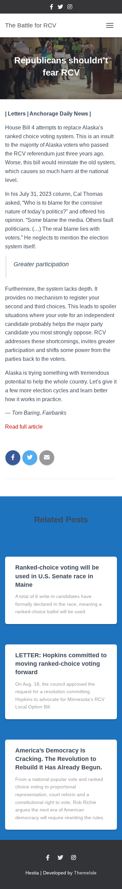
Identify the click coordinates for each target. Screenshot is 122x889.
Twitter (60, 8)
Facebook (51, 8)
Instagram (69, 8)
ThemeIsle (85, 872)
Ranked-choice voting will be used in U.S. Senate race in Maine (57, 576)
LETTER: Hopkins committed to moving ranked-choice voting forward (61, 664)
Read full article (24, 427)
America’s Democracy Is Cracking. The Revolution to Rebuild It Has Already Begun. (58, 759)
